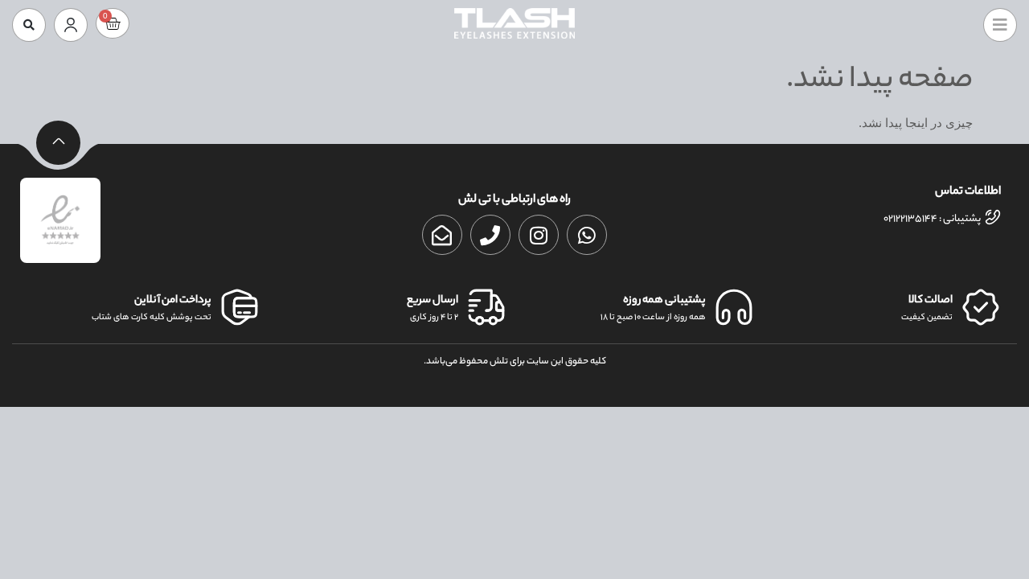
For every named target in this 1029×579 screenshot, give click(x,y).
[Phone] (490, 235)
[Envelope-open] (442, 235)
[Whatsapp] (587, 235)
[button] (29, 25)
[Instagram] (539, 235)
